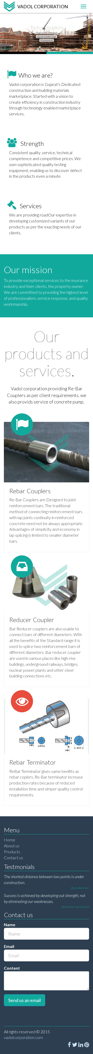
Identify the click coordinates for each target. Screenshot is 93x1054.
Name (9, 924)
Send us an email (24, 1000)
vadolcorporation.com (23, 1037)
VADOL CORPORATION (42, 6)
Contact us (13, 857)
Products (12, 851)
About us (11, 845)
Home (9, 839)
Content (12, 968)
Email (9, 946)
